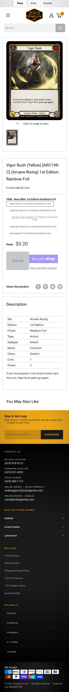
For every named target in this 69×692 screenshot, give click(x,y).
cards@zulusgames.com (19, 499)
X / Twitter (12, 642)
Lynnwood (11, 535)
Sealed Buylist (12, 593)
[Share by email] (60, 286)
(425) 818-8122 (14, 463)
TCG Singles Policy (15, 585)
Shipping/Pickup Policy (17, 570)
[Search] (60, 28)
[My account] (51, 15)
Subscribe (52, 434)
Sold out (17, 261)
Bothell (9, 518)
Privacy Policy (12, 555)
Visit (33, 3)
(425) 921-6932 (14, 472)
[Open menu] (8, 15)
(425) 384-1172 (14, 481)
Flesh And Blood (18, 187)
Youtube (11, 651)
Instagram (12, 632)
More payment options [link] (43, 267)
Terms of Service (14, 578)
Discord (11, 613)
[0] (59, 15)
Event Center (12, 526)
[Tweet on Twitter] (52, 286)
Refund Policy (12, 563)
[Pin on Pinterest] (45, 286)
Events (48, 3)
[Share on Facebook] (38, 286)
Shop (20, 3)
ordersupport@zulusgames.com (24, 490)
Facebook (12, 622)
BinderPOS (15, 686)
